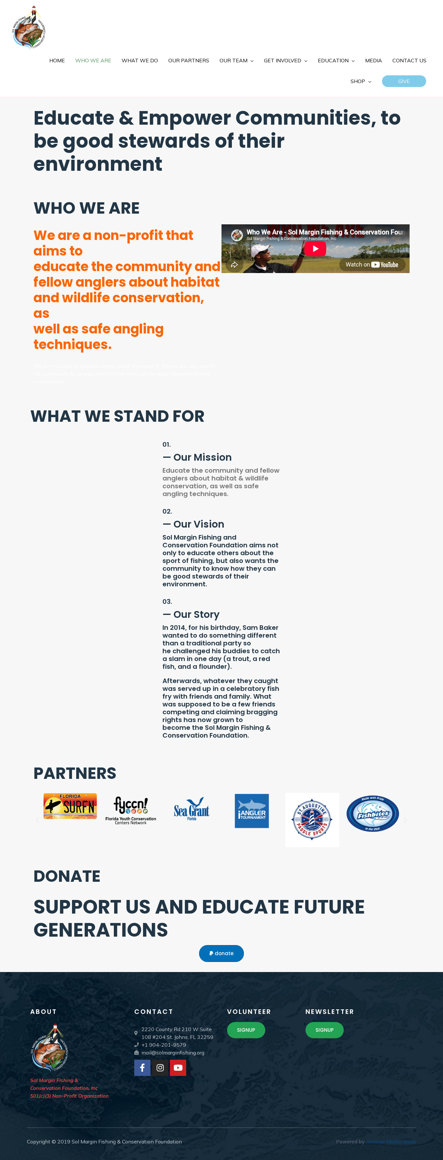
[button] (404, 81)
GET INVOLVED (282, 60)
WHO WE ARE (93, 60)
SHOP (358, 81)
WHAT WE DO (140, 60)
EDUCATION (333, 60)
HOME (57, 60)
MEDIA (373, 60)
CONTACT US (409, 60)
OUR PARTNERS (188, 60)
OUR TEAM (233, 60)
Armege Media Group (391, 1141)
